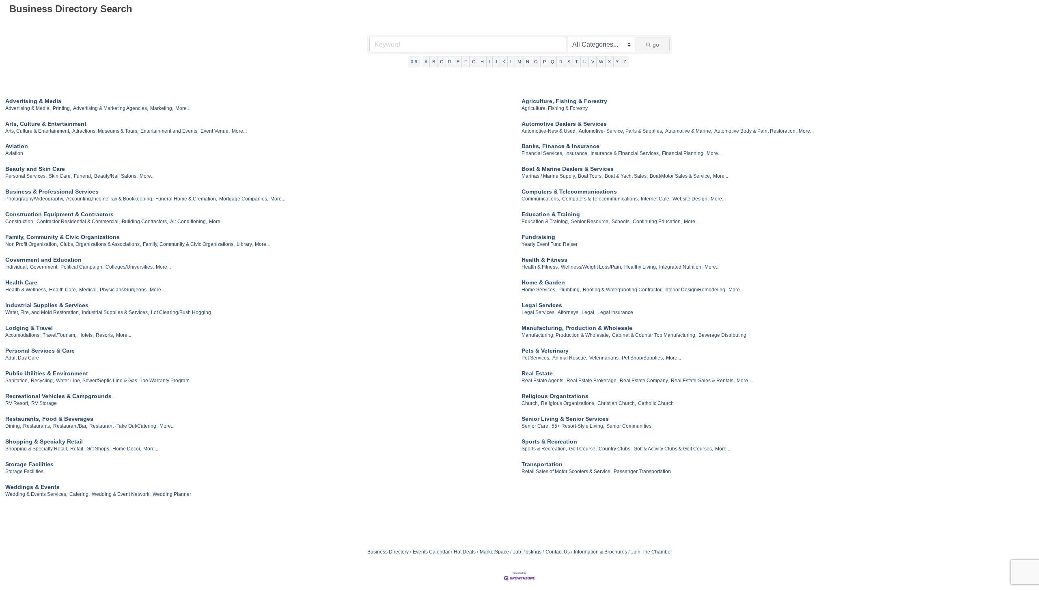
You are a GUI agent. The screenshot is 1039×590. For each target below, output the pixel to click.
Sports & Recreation (549, 441)
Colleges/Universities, (130, 267)
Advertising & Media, (28, 108)
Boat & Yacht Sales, (626, 176)
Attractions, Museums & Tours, (105, 131)
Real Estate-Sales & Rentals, (703, 380)
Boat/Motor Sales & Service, (680, 176)
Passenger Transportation (642, 471)
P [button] (544, 61)
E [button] (458, 61)
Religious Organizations (555, 396)
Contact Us (557, 552)
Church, (530, 403)
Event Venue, (215, 131)
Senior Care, (536, 426)
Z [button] (624, 61)
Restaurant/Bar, (70, 426)
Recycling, (42, 380)
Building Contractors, (145, 221)
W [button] (601, 61)
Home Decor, (126, 449)
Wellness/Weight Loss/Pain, (591, 267)
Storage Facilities (29, 464)
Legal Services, (539, 312)
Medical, (88, 290)
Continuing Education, (657, 221)
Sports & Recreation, (544, 449)
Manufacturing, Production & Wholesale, (566, 335)
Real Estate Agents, (543, 380)
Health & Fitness (544, 259)
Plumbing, (569, 290)
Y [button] (617, 61)
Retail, (77, 449)
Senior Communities (628, 426)
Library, (245, 244)
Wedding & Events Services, (36, 494)
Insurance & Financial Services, (625, 153)
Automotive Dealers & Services (564, 124)
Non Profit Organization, (31, 244)
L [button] (511, 61)
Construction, (19, 221)
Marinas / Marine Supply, (549, 176)
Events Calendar (431, 552)
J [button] (496, 61)
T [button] (576, 61)
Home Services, (539, 290)
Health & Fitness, (540, 267)
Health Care (21, 282)
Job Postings (527, 552)
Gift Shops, (98, 449)
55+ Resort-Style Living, (578, 426)
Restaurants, (37, 426)
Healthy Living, (640, 267)
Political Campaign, (81, 267)
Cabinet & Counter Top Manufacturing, (654, 335)
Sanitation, (17, 380)
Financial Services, (542, 153)
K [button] (503, 61)
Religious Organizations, (568, 403)
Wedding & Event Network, (121, 494)
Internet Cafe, (655, 199)
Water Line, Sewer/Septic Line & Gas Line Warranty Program (123, 380)
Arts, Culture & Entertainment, (37, 131)
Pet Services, (536, 358)
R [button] (561, 61)
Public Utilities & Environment (46, 373)
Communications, (541, 199)
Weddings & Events (32, 487)
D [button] (449, 61)
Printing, (62, 108)
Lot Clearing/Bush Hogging (181, 312)
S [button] (568, 61)
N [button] (527, 61)
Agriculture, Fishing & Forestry (564, 101)
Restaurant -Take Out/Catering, (123, 426)
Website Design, (691, 199)
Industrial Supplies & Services (46, 305)
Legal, (588, 312)
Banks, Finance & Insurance (560, 146)
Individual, (16, 267)
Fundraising (538, 237)
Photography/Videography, (34, 199)
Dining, (13, 426)
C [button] (441, 61)
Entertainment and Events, (169, 131)
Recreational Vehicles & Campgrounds (58, 396)
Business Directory (388, 552)
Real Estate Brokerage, (592, 380)
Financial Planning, (683, 153)
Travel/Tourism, (59, 335)
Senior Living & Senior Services (565, 419)
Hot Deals (465, 552)
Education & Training (551, 214)
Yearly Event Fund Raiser (550, 244)
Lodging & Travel (29, 328)
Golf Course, (583, 449)
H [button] (482, 61)
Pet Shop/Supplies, (643, 358)
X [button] (609, 61)
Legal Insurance (615, 312)
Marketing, (161, 108)
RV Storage (44, 403)
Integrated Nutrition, (681, 267)
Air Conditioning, (188, 221)
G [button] (474, 61)
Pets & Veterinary (545, 350)
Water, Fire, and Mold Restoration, (42, 312)
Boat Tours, (590, 176)
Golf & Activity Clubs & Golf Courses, (673, 449)
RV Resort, (17, 403)
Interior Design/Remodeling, (695, 290)
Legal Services (542, 305)
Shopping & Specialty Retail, (36, 449)
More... (182, 108)
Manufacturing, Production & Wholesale (577, 328)
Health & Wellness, (26, 290)
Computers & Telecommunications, (600, 199)
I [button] (489, 61)
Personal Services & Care (40, 350)
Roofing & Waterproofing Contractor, (622, 290)
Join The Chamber (651, 552)
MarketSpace (494, 552)
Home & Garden (543, 282)
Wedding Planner (172, 494)
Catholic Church (656, 403)
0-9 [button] (414, 61)
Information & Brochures (600, 552)
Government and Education (43, 259)
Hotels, (86, 335)
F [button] (465, 61)
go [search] (656, 44)
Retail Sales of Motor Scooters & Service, (567, 471)
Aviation (16, 146)
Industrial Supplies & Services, (115, 312)
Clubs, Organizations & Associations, (100, 244)
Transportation (542, 464)
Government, (44, 267)
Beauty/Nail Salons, (116, 176)
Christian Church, (616, 403)
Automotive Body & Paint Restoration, (755, 131)
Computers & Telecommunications (569, 191)
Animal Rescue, (569, 358)
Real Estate (537, 373)
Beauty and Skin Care (35, 169)
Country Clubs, (615, 449)
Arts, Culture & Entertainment (45, 124)
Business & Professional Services (52, 191)
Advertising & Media (33, 101)
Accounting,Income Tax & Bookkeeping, (109, 199)
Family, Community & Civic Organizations (62, 237)
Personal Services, (26, 176)
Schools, (621, 221)
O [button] (536, 61)
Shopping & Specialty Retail (44, 441)
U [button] (584, 61)
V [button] (592, 61)
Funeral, (83, 176)
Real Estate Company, (644, 380)
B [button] (433, 61)
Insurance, (576, 153)
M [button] (519, 61)
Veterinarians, (604, 358)
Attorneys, (569, 312)
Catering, (79, 494)
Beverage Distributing (722, 335)
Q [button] (552, 61)
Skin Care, (60, 176)
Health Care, (63, 290)
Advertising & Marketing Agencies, (110, 108)
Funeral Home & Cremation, (186, 199)
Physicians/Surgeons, (124, 290)
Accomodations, (23, 335)
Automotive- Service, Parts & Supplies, (621, 131)
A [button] (426, 61)
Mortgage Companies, (243, 199)
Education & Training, (545, 221)
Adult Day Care (22, 358)
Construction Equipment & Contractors (59, 214)
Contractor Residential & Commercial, (78, 221)
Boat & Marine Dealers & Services (568, 169)
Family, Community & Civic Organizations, (189, 244)
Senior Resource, (590, 221)
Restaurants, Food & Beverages (49, 419)
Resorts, (105, 335)
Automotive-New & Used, (549, 131)
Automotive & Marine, (688, 131)
